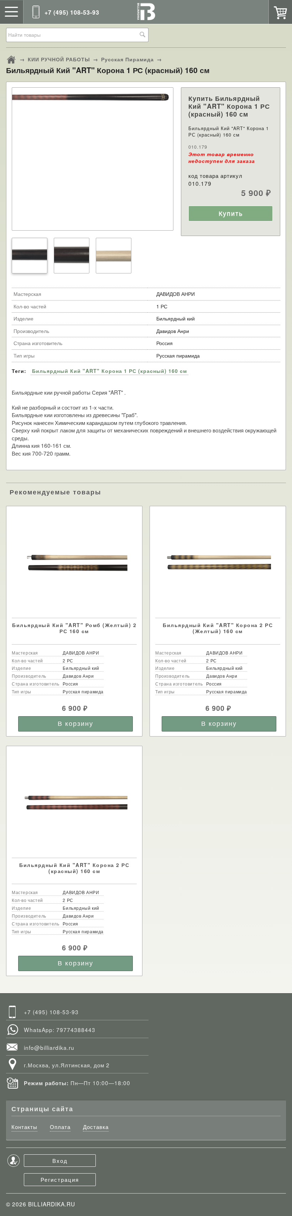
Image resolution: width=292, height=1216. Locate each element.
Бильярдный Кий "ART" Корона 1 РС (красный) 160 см (109, 370)
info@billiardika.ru (49, 1047)
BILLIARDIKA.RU (51, 1204)
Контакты (24, 1126)
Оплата (60, 1126)
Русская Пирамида (127, 59)
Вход (60, 1160)
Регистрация (60, 1179)
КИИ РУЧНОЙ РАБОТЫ (59, 59)
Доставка (96, 1126)
